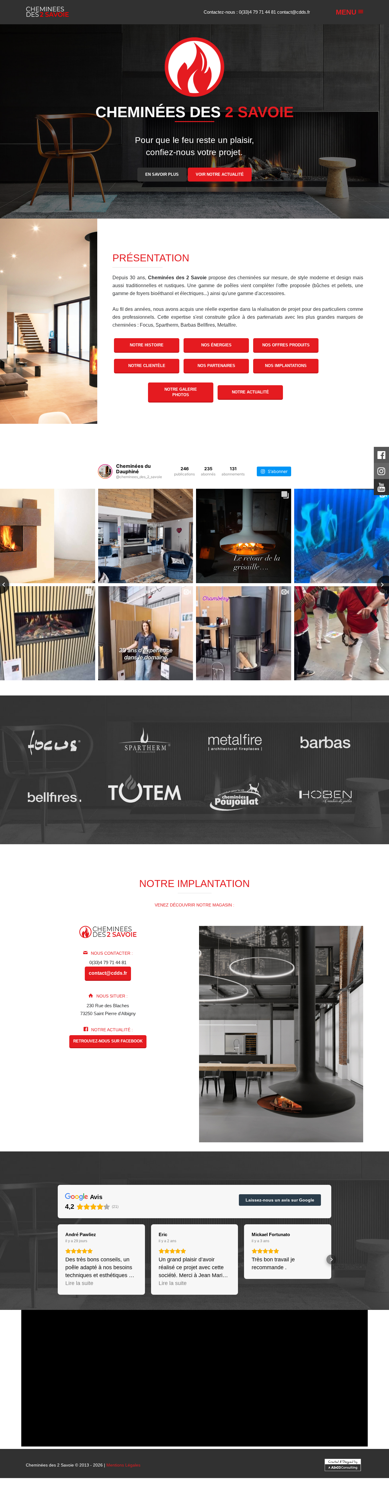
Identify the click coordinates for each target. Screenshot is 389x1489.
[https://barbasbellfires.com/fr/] (54, 797)
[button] (58, 1259)
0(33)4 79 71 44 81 (258, 12)
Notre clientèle (146, 365)
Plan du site (196, 1486)
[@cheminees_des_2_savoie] (105, 471)
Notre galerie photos (180, 392)
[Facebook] (381, 456)
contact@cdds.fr (293, 12)
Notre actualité (250, 392)
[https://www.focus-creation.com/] (54, 742)
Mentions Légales (123, 1465)
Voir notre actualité (220, 174)
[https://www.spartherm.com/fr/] (145, 742)
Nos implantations (286, 365)
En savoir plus (162, 174)
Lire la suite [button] (79, 1283)
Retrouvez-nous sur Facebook (108, 1041)
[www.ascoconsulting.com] (343, 1464)
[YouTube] (381, 488)
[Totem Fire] (144, 788)
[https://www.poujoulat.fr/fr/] (235, 797)
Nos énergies (216, 345)
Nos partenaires (216, 365)
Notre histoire (147, 345)
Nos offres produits (286, 345)
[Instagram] (381, 472)
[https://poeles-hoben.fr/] (326, 797)
